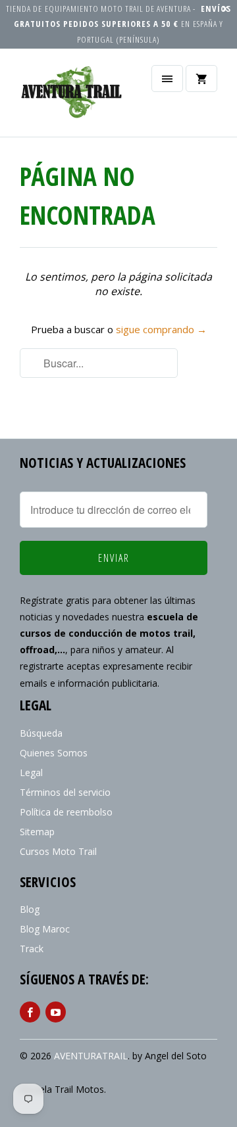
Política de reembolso (66, 812)
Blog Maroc (45, 929)
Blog (30, 909)
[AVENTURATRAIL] (72, 97)
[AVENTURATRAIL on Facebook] (30, 1012)
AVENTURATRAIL (91, 1055)
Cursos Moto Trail (58, 851)
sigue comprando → (161, 329)
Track (31, 948)
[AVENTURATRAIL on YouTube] (55, 1012)
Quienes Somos (54, 753)
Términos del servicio (65, 792)
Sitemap (37, 831)
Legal (31, 772)
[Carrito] (201, 78)
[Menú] (167, 78)
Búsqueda (41, 733)
